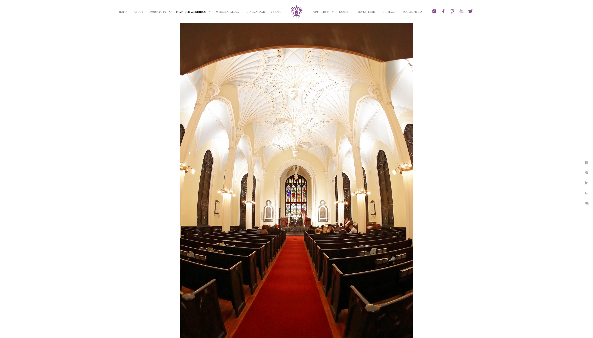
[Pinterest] (452, 11)
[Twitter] (470, 11)
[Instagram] (434, 11)
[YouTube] (461, 11)
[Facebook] (443, 11)
